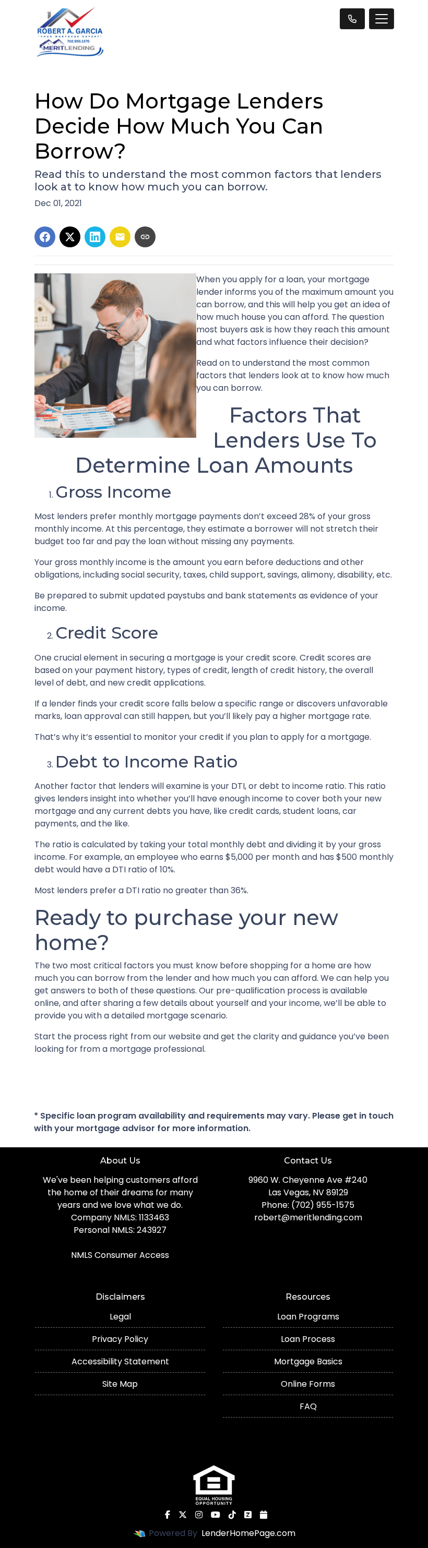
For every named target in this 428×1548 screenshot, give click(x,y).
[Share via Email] (120, 236)
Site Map (120, 1384)
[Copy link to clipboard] (145, 236)
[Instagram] (199, 1514)
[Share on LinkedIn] (95, 236)
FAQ (308, 1406)
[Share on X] (70, 236)
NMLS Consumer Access (120, 1255)
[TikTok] (232, 1514)
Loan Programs (308, 1317)
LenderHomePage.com (248, 1533)
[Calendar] (263, 1514)
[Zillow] (248, 1514)
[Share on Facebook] (44, 236)
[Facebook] (167, 1514)
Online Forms (308, 1384)
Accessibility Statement (120, 1361)
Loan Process (308, 1339)
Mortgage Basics (308, 1361)
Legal (120, 1317)
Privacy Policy (120, 1339)
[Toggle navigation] (381, 18)
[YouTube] (215, 1514)
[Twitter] (183, 1514)
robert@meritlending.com (308, 1217)
